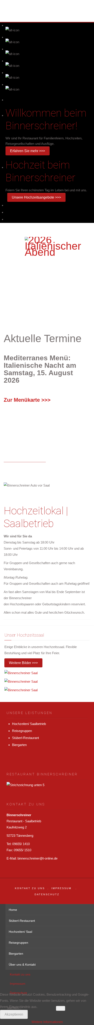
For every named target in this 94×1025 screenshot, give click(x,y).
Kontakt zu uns (30, 888)
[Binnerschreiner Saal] (21, 672)
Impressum (61, 888)
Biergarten (19, 745)
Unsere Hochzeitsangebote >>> (36, 197)
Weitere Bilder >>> (23, 663)
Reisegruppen (22, 731)
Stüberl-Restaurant (25, 738)
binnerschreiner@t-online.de (37, 858)
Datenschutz (47, 894)
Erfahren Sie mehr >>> (27, 151)
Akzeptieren (14, 1014)
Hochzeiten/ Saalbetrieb (29, 724)
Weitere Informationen (47, 1022)
